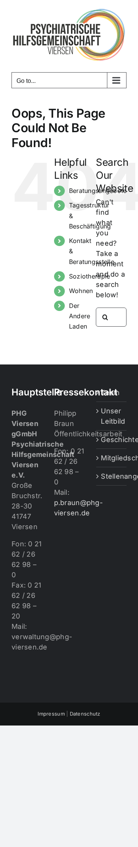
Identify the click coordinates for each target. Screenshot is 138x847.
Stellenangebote (112, 476)
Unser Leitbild (112, 416)
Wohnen (81, 291)
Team (110, 393)
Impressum (51, 714)
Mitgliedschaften (112, 458)
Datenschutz (85, 714)
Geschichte (112, 440)
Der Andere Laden (79, 316)
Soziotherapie (89, 276)
